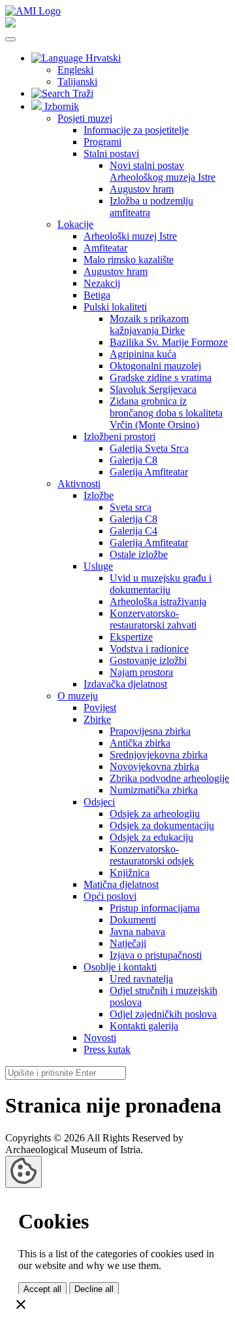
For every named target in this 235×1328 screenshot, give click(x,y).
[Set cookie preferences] (23, 1172)
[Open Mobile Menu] (10, 39)
